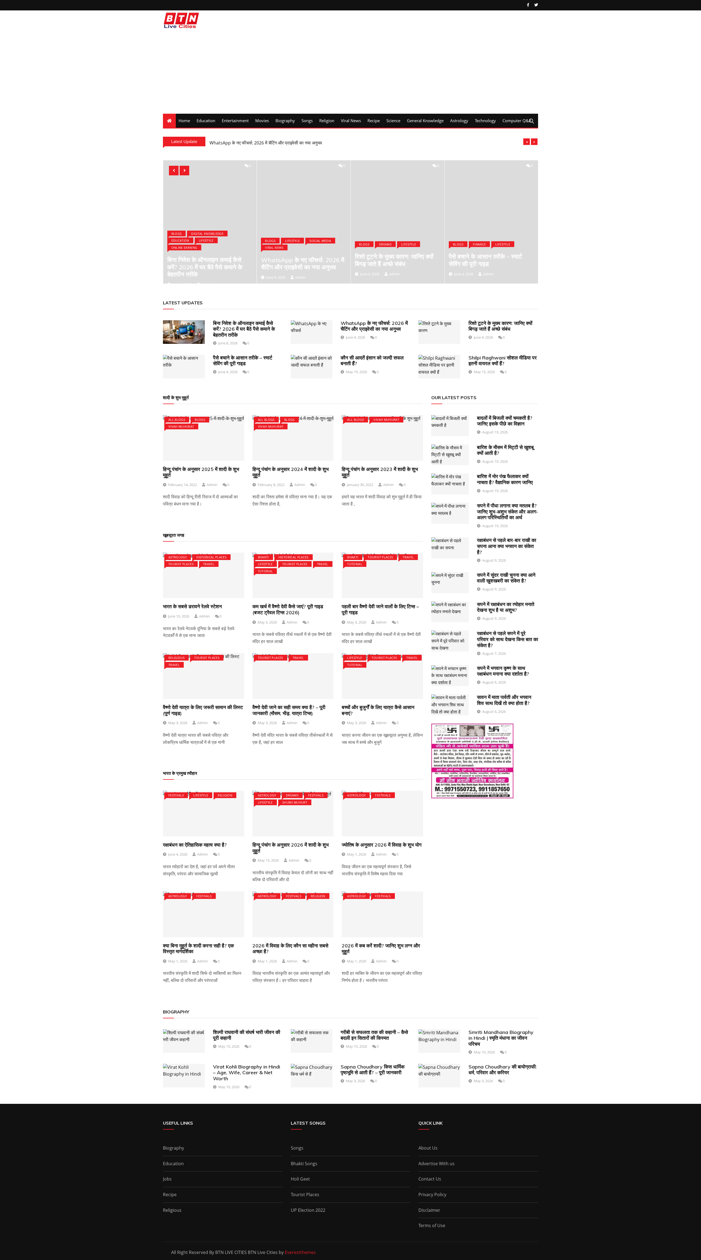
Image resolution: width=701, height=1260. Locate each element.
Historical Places (211, 557)
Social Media (320, 240)
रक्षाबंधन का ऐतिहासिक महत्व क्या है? (195, 845)
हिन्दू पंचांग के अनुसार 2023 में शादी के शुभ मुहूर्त (380, 472)
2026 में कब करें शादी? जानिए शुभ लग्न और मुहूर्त (381, 948)
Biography (285, 120)
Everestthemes (300, 1252)
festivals (176, 795)
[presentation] (526, 141)
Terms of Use (431, 1225)
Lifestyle (206, 240)
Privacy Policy (432, 1195)
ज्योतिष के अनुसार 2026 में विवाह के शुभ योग (381, 845)
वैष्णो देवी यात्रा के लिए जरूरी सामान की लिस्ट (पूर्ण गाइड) (203, 710)
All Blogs (176, 420)
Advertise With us (436, 1164)
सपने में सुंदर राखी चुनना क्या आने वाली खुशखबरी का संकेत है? (506, 578)
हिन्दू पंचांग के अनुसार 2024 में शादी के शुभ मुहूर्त (290, 472)
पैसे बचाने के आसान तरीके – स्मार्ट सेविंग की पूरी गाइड (485, 260)
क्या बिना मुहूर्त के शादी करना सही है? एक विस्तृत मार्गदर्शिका (198, 948)
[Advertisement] (350, 72)
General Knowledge (425, 120)
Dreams (385, 244)
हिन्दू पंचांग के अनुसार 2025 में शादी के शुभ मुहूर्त (201, 472)
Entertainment (235, 120)
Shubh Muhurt (294, 802)
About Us (428, 1148)
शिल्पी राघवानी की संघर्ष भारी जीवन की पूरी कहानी (246, 1035)
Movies (262, 120)
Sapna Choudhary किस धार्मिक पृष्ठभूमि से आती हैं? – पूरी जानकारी (372, 1070)
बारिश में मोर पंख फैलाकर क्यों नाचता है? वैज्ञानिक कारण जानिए (505, 479)
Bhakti (263, 557)
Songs (307, 120)
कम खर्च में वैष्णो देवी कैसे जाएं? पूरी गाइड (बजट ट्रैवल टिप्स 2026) (287, 609)
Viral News (351, 120)
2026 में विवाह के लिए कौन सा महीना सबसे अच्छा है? (290, 948)
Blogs (176, 233)
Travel (208, 564)
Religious (176, 658)
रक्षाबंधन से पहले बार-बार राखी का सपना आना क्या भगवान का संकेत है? (506, 546)
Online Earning (184, 247)
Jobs (167, 1179)
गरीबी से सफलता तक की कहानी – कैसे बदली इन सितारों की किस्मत (374, 1035)
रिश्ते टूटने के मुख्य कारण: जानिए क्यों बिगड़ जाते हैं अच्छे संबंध (394, 260)
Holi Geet (300, 1179)
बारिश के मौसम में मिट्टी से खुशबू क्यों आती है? (505, 450)
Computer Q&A (517, 120)
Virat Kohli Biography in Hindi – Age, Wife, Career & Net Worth (246, 1073)
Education (206, 120)
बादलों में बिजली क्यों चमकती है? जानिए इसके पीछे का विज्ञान (504, 421)
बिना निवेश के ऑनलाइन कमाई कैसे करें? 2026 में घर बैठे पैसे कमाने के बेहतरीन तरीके (204, 267)
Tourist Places (181, 564)
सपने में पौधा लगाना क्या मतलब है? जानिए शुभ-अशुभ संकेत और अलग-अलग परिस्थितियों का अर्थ (507, 511)
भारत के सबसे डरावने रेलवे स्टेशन (192, 606)
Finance (479, 244)
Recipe (373, 120)
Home (184, 120)
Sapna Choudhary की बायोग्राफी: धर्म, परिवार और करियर (503, 1070)
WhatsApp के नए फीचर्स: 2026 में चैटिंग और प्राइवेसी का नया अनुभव (265, 142)
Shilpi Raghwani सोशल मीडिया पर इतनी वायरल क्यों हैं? (503, 361)
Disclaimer (429, 1210)
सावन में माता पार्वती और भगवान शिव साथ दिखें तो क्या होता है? (504, 700)
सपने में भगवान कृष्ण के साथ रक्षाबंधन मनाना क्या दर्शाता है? (503, 671)
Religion (326, 120)
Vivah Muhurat (181, 426)
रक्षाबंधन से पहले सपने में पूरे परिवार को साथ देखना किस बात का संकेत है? (507, 639)
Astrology (459, 120)
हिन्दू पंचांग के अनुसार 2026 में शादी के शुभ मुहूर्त (290, 848)
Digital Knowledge (207, 233)
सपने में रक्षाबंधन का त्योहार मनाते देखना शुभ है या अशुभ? (505, 607)
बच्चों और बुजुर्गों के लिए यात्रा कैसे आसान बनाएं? (378, 710)
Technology (485, 120)
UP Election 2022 (308, 1210)
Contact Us (429, 1179)
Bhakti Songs (304, 1164)
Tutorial (265, 571)
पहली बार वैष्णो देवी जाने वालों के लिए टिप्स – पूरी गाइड (380, 609)
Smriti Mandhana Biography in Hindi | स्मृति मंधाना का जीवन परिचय (501, 1038)
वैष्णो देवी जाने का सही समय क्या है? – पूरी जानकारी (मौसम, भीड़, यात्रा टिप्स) (288, 710)
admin (300, 277)
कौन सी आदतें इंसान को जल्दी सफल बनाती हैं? (372, 361)
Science (393, 120)
